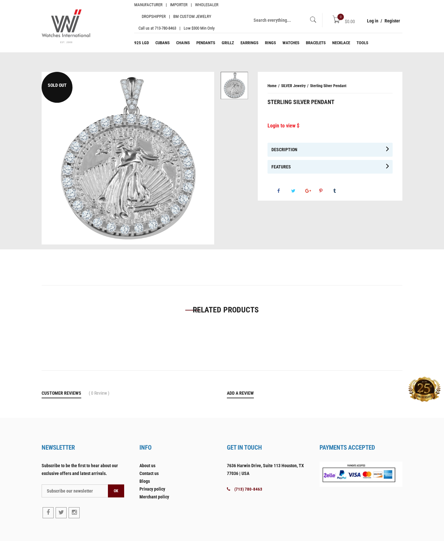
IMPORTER (179, 4)
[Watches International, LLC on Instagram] (74, 512)
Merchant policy (154, 496)
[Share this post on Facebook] (283, 191)
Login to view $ (283, 126)
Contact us (149, 473)
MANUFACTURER (148, 4)
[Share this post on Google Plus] (311, 191)
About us (147, 465)
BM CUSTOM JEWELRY (192, 16)
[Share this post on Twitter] (297, 191)
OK (116, 491)
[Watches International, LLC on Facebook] (48, 512)
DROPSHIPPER (154, 16)
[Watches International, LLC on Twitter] (61, 512)
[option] (234, 85)
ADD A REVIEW (240, 393)
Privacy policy (152, 489)
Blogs (144, 481)
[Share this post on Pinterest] (325, 191)
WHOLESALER (206, 4)
